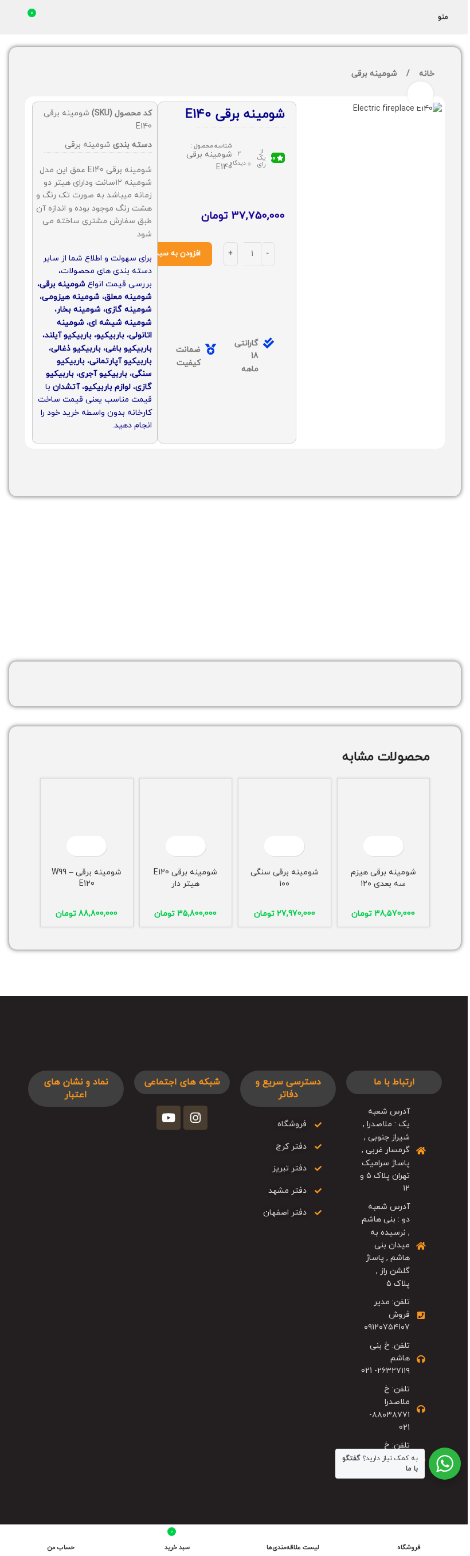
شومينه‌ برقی (374, 73)
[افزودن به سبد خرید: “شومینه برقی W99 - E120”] (97, 846)
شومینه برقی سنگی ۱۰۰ (284, 878)
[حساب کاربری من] (422, 17)
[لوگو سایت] (235, 16)
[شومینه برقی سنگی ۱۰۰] (284, 824)
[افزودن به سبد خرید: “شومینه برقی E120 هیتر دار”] (196, 846)
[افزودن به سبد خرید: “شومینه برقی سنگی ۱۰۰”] (294, 846)
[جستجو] (13, 17)
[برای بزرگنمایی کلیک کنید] (420, 94)
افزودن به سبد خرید (170, 253)
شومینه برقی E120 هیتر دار (185, 878)
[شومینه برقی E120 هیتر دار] (186, 824)
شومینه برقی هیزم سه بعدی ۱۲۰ (383, 878)
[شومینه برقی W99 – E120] (86, 824)
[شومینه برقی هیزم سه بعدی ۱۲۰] (383, 824)
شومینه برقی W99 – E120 (87, 878)
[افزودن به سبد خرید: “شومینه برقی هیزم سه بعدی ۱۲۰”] (393, 846)
